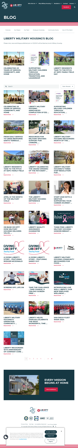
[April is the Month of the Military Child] (14, 187)
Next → (48, 359)
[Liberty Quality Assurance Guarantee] (39, 217)
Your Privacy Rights (52, 424)
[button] (5, 437)
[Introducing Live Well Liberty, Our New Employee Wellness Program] (64, 278)
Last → (52, 359)
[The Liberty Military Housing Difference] (39, 187)
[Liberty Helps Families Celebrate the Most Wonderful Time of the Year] (39, 308)
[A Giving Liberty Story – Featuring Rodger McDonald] (14, 247)
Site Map (31, 424)
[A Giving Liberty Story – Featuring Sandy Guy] (39, 247)
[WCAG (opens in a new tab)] (50, 418)
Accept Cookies (51, 432)
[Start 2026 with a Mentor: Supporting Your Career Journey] (64, 187)
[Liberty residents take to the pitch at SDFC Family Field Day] (64, 58)
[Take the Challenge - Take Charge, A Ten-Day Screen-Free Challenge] (39, 278)
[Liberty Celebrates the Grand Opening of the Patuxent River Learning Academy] (39, 157)
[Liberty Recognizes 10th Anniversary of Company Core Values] (14, 338)
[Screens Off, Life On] (14, 278)
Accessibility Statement (40, 424)
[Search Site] (74, 7)
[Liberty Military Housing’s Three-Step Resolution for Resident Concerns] (64, 157)
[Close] (61, 431)
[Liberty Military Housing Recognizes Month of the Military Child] (64, 127)
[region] (35, 436)
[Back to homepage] (12, 5)
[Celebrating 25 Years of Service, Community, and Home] (14, 58)
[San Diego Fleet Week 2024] (64, 308)
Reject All (51, 436)
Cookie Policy (23, 439)
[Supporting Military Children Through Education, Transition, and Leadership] (39, 58)
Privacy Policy (24, 424)
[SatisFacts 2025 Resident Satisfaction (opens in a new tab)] (36, 418)
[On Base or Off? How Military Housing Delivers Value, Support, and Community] (14, 217)
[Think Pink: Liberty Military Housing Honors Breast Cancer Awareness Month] (64, 217)
